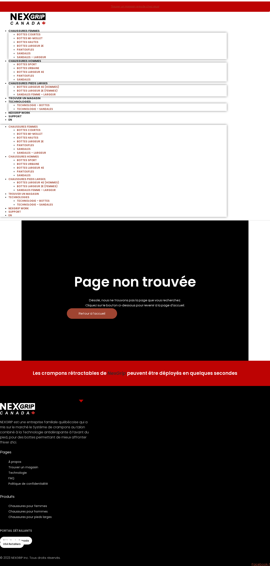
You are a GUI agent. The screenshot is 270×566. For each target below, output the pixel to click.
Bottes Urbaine (28, 68)
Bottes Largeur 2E (30, 46)
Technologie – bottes (33, 105)
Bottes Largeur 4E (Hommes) (38, 87)
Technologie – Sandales (35, 109)
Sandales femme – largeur (36, 94)
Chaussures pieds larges (28, 83)
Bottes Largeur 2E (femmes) (37, 90)
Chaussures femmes (24, 31)
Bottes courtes (28, 34)
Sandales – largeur (31, 57)
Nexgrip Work (18, 208)
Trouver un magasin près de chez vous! (135, 6)
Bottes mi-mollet (30, 38)
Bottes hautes (27, 42)
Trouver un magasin (23, 194)
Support (15, 116)
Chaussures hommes (24, 61)
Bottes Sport (27, 64)
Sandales (24, 53)
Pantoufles (25, 49)
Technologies (19, 102)
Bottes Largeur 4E (30, 72)
